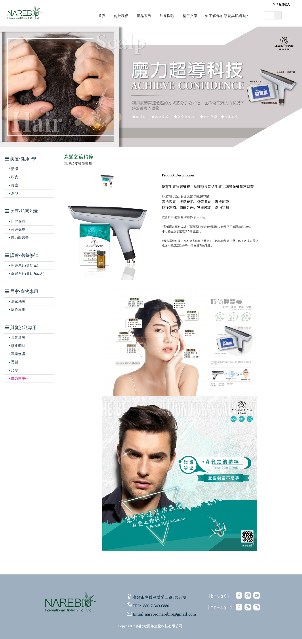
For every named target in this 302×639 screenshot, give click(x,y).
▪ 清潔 (13, 169)
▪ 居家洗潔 (17, 301)
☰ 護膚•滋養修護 (21, 255)
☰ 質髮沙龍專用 (20, 327)
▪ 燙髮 (13, 362)
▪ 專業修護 (17, 354)
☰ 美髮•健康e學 (20, 158)
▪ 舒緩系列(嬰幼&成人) (26, 273)
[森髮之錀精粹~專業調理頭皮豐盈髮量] (107, 278)
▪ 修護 (13, 185)
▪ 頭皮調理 (17, 346)
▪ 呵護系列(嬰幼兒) (23, 265)
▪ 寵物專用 (17, 310)
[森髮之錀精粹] (107, 187)
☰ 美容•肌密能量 (21, 211)
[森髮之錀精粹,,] (179, 395)
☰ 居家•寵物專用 (21, 291)
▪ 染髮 (13, 370)
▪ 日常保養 (17, 221)
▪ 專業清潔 (17, 337)
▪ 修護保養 (17, 229)
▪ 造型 (13, 193)
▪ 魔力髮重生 (19, 378)
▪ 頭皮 (13, 177)
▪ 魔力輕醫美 (19, 237)
